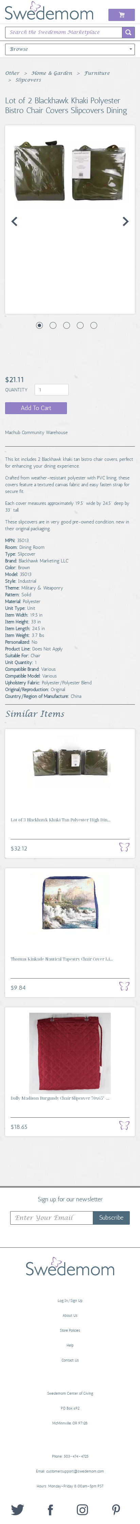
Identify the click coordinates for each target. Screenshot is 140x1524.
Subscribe (111, 1217)
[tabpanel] (70, 170)
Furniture (97, 73)
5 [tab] (93, 325)
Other (12, 73)
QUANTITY (17, 390)
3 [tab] (66, 325)
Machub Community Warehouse (36, 432)
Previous (14, 221)
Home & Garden (51, 73)
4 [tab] (80, 325)
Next (126, 221)
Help (70, 1345)
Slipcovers (28, 80)
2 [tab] (53, 325)
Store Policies (70, 1330)
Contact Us (70, 1360)
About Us (70, 1315)
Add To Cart (36, 408)
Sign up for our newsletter (70, 1199)
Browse (19, 49)
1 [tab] (39, 325)
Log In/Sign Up (70, 1300)
